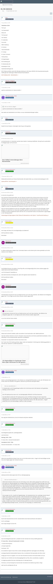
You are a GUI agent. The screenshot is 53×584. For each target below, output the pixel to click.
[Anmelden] (47, 1)
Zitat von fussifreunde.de (10, 479)
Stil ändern (49, 576)
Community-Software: (26, 582)
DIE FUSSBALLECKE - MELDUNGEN (9, 75)
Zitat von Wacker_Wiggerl (10, 106)
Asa (3, 11)
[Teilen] (51, 13)
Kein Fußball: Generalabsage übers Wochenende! (12, 160)
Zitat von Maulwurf (8, 311)
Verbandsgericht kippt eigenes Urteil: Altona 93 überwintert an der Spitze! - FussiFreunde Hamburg (24, 215)
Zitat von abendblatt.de (9, 386)
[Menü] (51, 1)
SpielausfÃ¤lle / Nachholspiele (8, 181)
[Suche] (44, 1)
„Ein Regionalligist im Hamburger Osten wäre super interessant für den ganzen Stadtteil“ (14, 361)
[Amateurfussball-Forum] (6, 1)
